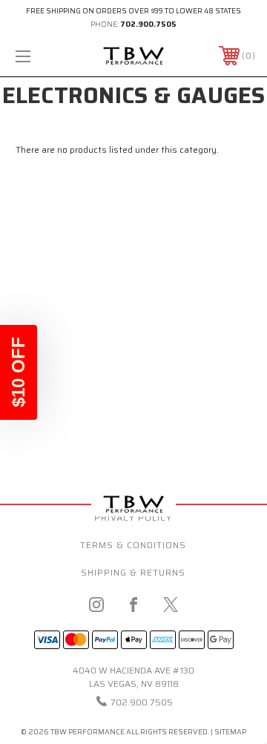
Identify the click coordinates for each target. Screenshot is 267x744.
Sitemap (230, 731)
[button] (18, 372)
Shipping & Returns (133, 572)
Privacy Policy (133, 517)
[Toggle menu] (39, 56)
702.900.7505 (148, 24)
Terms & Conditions (133, 545)
